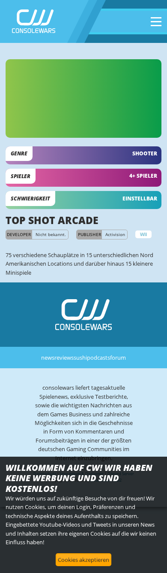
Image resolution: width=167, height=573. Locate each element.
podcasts (98, 357)
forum (118, 357)
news (47, 357)
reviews (64, 357)
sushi (80, 357)
